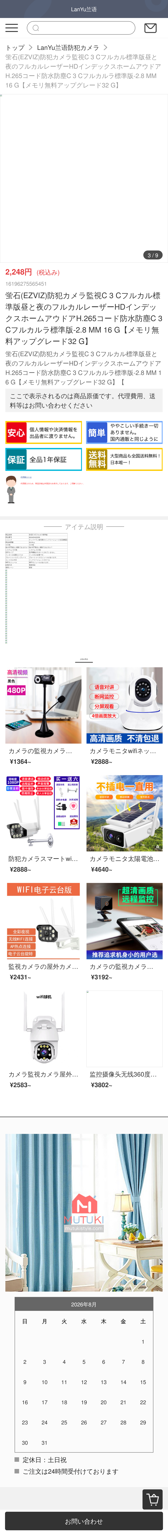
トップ (15, 47)
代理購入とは (26, 477)
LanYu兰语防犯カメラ (68, 47)
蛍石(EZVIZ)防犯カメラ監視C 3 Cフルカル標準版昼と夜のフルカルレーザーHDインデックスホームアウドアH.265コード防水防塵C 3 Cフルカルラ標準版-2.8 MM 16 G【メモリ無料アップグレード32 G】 (83, 70)
